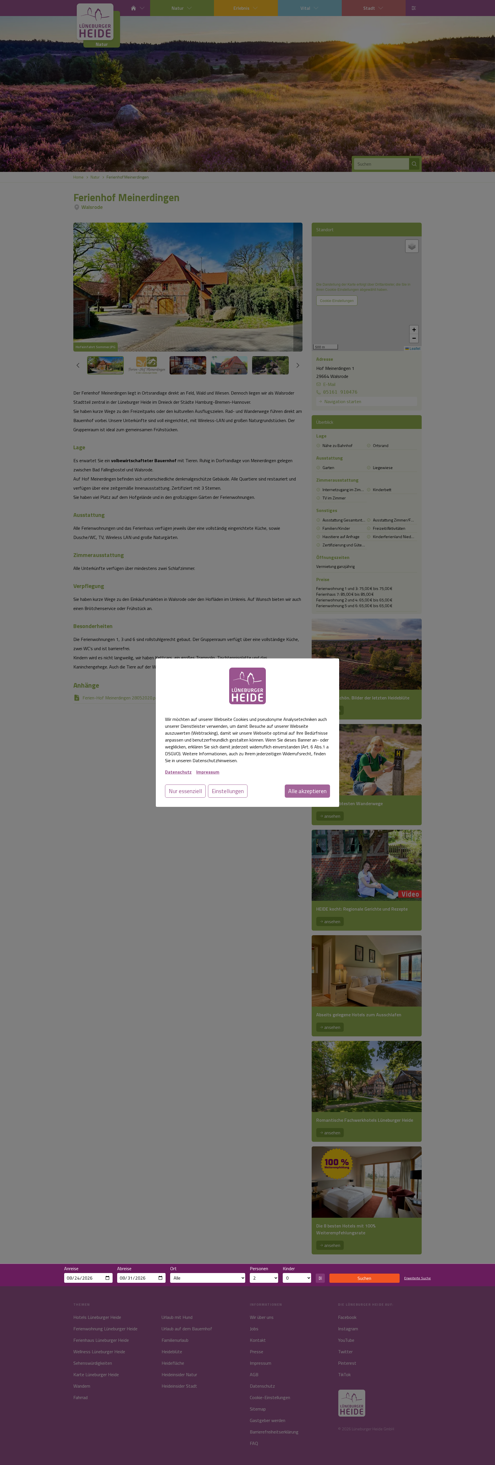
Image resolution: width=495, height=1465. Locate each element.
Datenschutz (178, 771)
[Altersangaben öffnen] (320, 1278)
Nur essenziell (185, 791)
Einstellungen (228, 791)
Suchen (364, 1278)
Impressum (207, 771)
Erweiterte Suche (417, 1278)
